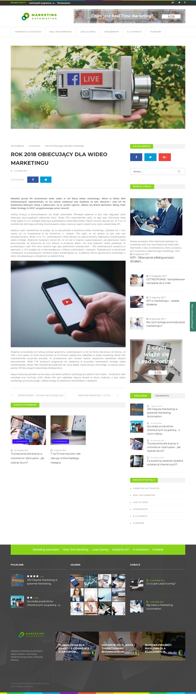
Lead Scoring (88, 31)
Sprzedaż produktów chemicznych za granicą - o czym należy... (163, 430)
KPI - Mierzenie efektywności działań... (152, 259)
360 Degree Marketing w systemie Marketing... (42, 582)
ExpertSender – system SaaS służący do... (41, 395)
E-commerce (134, 31)
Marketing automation (28, 31)
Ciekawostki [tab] (162, 395)
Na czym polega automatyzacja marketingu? (165, 324)
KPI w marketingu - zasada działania (162, 302)
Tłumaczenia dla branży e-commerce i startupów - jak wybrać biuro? (27, 458)
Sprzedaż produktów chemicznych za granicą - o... (44, 603)
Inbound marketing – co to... (95, 395)
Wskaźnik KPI (111, 31)
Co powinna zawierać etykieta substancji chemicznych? (165, 462)
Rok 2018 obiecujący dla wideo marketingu (59, 158)
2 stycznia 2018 (20, 171)
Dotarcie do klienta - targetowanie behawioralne (75, 648)
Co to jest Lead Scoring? (161, 583)
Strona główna (17, 145)
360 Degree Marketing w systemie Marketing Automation (162, 413)
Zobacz (86, 653)
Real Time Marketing (61, 31)
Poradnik (155, 31)
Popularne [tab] (140, 395)
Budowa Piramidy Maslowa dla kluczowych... (115, 648)
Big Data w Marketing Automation (159, 607)
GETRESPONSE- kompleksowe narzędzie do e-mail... (165, 281)
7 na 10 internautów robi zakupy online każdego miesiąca (65, 458)
